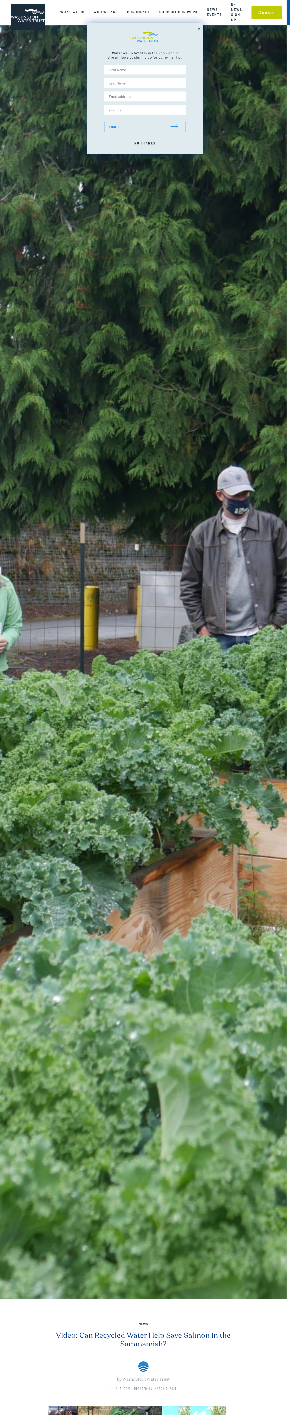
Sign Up (115, 127)
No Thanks (144, 143)
